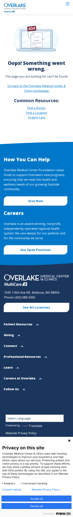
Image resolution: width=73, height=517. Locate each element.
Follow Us (12, 391)
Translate (35, 426)
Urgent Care (36, 117)
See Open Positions (35, 250)
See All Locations (36, 307)
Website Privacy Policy (21, 433)
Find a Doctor (36, 108)
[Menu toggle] (67, 3)
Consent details (11, 489)
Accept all (37, 498)
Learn (8, 369)
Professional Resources (23, 358)
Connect (11, 347)
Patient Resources (18, 326)
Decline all (36, 506)
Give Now (35, 201)
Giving (9, 336)
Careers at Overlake (20, 380)
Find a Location (36, 113)
